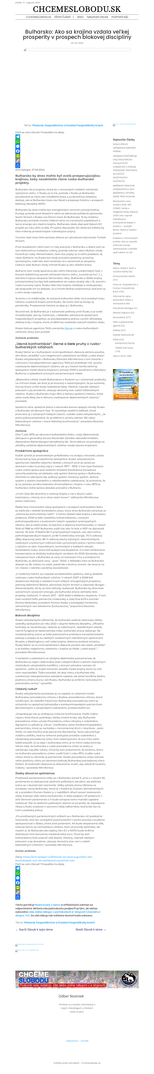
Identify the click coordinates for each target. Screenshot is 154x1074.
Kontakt (84, 1040)
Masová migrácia (121, 312)
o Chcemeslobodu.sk (38, 17)
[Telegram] (60, 136)
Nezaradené (119, 317)
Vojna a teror (119, 355)
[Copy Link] (60, 160)
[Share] (60, 165)
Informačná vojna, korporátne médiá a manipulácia (123, 300)
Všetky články (62, 17)
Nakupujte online (97, 17)
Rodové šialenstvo (122, 334)
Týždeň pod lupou (124, 347)
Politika (116, 330)
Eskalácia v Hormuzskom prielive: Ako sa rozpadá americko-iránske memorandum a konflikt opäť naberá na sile (125, 245)
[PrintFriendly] (60, 156)
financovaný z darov (47, 905)
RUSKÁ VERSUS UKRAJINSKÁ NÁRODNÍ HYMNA (124, 148)
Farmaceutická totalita (124, 276)
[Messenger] (60, 146)
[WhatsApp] (60, 141)
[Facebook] (60, 151)
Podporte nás (119, 17)
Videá (116, 339)
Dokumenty (72, 1040)
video (80, 17)
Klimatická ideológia (123, 308)
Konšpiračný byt (123, 343)
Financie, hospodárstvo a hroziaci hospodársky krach (67, 125)
